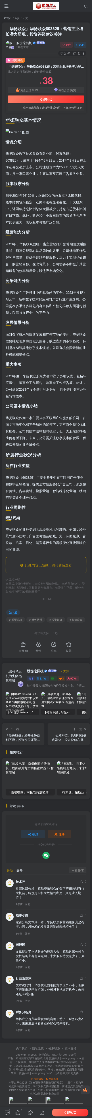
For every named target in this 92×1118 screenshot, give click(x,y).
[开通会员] (85, 1090)
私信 (82, 45)
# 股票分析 (15, 619)
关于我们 (21, 1048)
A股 (17, 18)
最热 (20, 870)
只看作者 (77, 870)
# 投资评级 (55, 619)
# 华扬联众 (75, 619)
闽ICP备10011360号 (64, 1054)
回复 (27, 904)
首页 (9, 18)
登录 (35, 834)
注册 (62, 834)
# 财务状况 (35, 619)
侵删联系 (54, 1048)
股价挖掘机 (24, 43)
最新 (10, 870)
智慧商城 (44, 1054)
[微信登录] (46, 855)
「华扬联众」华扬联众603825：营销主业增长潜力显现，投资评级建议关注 (44, 31)
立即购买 (46, 99)
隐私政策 (38, 1048)
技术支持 (70, 1048)
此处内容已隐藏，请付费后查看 (47, 565)
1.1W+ (44, 678)
